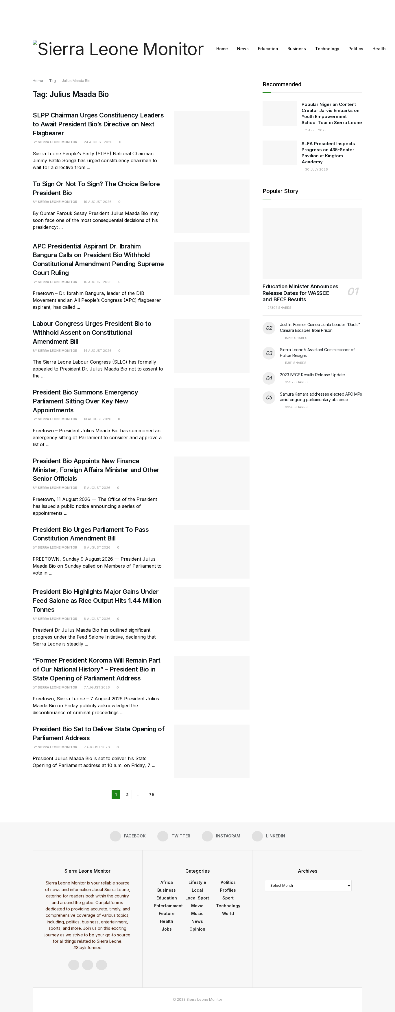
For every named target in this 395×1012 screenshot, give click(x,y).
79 (151, 794)
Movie (197, 905)
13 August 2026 (97, 419)
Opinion (197, 929)
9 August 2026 (96, 547)
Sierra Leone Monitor (57, 142)
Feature (167, 913)
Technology (327, 48)
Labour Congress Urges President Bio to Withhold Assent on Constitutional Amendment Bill (92, 332)
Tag (52, 80)
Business (296, 48)
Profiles (228, 890)
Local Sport (197, 897)
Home (222, 48)
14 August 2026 (97, 351)
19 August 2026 (97, 202)
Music (197, 913)
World (228, 913)
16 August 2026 (97, 282)
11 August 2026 (96, 488)
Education (268, 48)
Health (379, 48)
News (243, 48)
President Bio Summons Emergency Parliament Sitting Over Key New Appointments (85, 401)
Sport (228, 897)
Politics (355, 48)
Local (197, 890)
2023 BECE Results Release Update (312, 374)
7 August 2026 (96, 687)
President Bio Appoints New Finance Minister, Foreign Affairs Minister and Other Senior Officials (96, 469)
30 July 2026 (316, 169)
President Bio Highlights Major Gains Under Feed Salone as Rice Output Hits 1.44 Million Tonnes (97, 600)
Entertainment (168, 905)
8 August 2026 (96, 619)
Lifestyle (197, 882)
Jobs (167, 929)
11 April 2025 (315, 130)
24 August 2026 (97, 142)
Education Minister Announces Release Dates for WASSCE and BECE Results (300, 292)
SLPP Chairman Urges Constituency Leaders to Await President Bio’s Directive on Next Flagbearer (98, 124)
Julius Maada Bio (76, 80)
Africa (166, 882)
